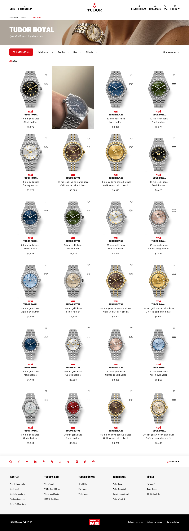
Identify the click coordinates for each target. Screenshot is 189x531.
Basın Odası (152, 489)
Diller (173, 462)
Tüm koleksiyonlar (18, 484)
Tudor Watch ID (119, 499)
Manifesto (83, 489)
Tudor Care (117, 484)
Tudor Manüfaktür (51, 494)
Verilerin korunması (155, 522)
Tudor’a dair (49, 484)
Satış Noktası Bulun (18, 504)
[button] (166, 7)
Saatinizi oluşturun (18, 494)
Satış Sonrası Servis (121, 494)
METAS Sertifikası (51, 499)
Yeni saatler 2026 (17, 499)
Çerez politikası (173, 522)
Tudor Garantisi (119, 489)
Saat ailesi (14, 489)
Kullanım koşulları (135, 522)
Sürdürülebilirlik (153, 494)
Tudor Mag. (83, 494)
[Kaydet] (46, 75)
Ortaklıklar (83, 484)
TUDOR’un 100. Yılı (52, 489)
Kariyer (150, 484)
